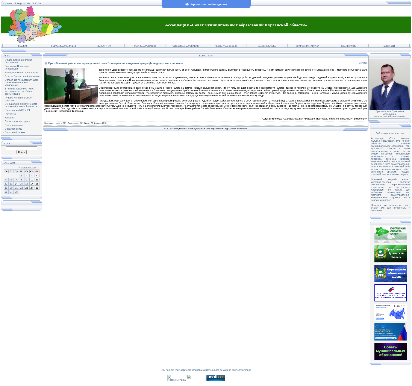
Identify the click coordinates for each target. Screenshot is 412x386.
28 (16, 192)
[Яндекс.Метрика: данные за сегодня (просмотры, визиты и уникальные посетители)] (176, 378)
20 (11, 187)
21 (16, 187)
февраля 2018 (28, 167)
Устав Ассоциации (145, 46)
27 (11, 192)
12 (6, 183)
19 (6, 187)
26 (6, 192)
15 (21, 183)
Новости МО (104, 46)
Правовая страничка (307, 46)
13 (11, 183)
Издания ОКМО (348, 46)
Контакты (389, 46)
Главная (22, 46)
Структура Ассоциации (186, 46)
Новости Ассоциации (63, 46)
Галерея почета (267, 46)
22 (21, 187)
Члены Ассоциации (226, 46)
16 (26, 183)
